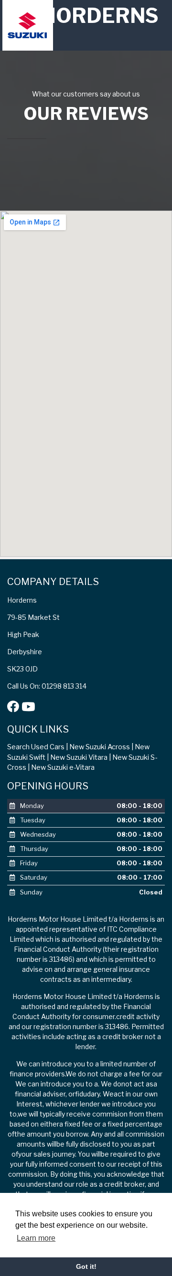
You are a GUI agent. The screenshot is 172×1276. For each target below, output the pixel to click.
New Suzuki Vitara (79, 757)
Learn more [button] (36, 1238)
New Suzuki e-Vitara (63, 767)
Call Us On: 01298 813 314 (46, 686)
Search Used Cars (35, 747)
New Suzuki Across (99, 747)
